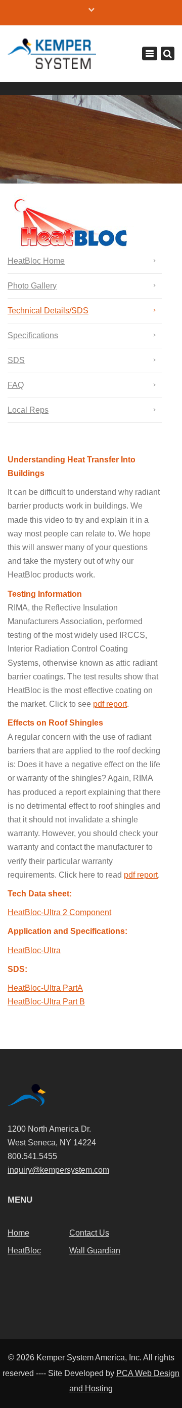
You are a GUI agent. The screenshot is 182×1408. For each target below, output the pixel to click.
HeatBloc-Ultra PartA (45, 988)
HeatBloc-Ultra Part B (46, 1001)
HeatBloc (24, 1250)
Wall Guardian (94, 1250)
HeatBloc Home (36, 261)
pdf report (110, 704)
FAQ (16, 385)
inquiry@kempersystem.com (58, 1170)
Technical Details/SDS (48, 310)
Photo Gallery (32, 285)
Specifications (33, 335)
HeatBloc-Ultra (34, 950)
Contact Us (89, 1233)
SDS (16, 360)
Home (18, 1233)
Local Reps (28, 410)
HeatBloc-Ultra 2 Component (59, 912)
